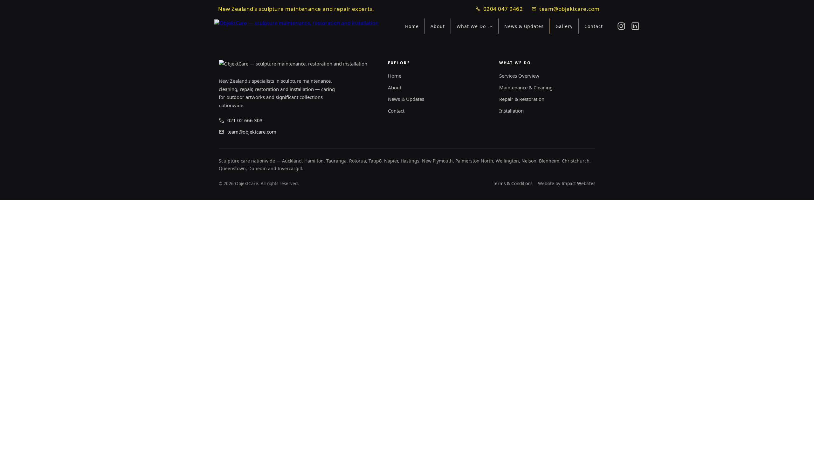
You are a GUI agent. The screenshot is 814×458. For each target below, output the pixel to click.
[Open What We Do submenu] (493, 26)
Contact (593, 26)
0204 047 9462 (503, 8)
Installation (511, 111)
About (438, 26)
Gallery (564, 26)
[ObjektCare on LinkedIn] (635, 26)
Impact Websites (578, 183)
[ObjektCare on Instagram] (621, 26)
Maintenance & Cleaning (526, 87)
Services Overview (519, 76)
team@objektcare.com (569, 8)
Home (412, 26)
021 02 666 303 (245, 120)
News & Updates (524, 26)
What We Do (471, 26)
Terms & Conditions (512, 183)
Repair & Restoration (521, 99)
